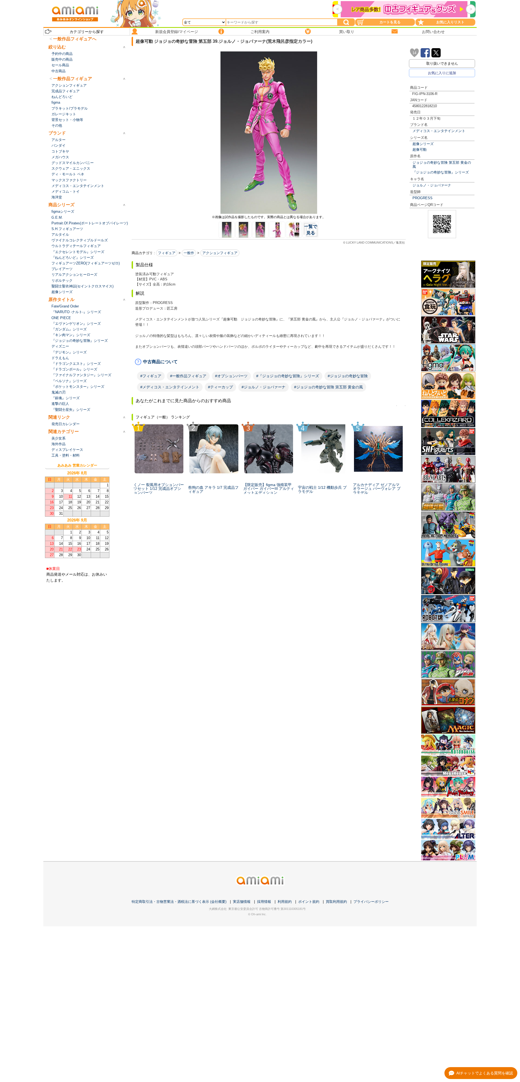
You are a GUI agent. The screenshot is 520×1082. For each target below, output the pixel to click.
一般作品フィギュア (72, 78)
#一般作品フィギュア (188, 376)
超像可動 (419, 149)
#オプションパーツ (231, 376)
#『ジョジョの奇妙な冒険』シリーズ (287, 376)
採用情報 (264, 902)
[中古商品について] (269, 362)
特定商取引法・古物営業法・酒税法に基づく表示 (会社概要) (179, 902)
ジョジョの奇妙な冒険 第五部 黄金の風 (441, 164)
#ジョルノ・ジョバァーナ (263, 387)
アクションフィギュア (220, 253)
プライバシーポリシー (371, 902)
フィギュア (167, 253)
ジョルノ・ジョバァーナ (431, 185)
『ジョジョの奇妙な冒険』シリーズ (440, 172)
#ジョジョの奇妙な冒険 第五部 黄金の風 (328, 387)
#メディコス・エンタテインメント (169, 387)
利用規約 (285, 902)
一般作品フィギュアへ (74, 39)
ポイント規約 (308, 902)
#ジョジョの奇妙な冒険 (348, 376)
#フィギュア (150, 376)
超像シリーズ (423, 144)
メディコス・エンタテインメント (438, 131)
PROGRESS (422, 198)
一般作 (189, 253)
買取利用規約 (336, 902)
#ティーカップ (220, 387)
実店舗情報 (242, 902)
